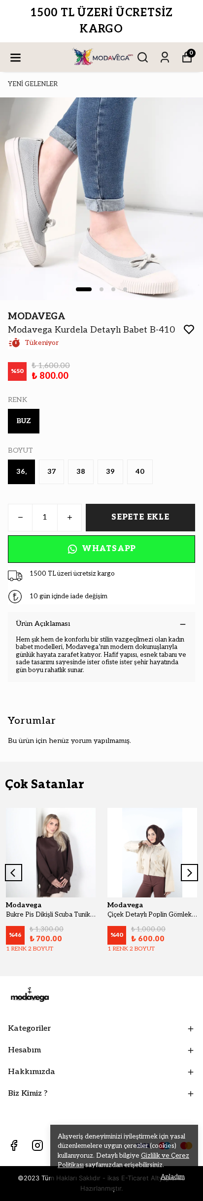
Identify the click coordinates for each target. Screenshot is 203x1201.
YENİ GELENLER (33, 84)
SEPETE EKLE (140, 517)
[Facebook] (14, 1145)
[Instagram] (37, 1145)
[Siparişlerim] (165, 57)
